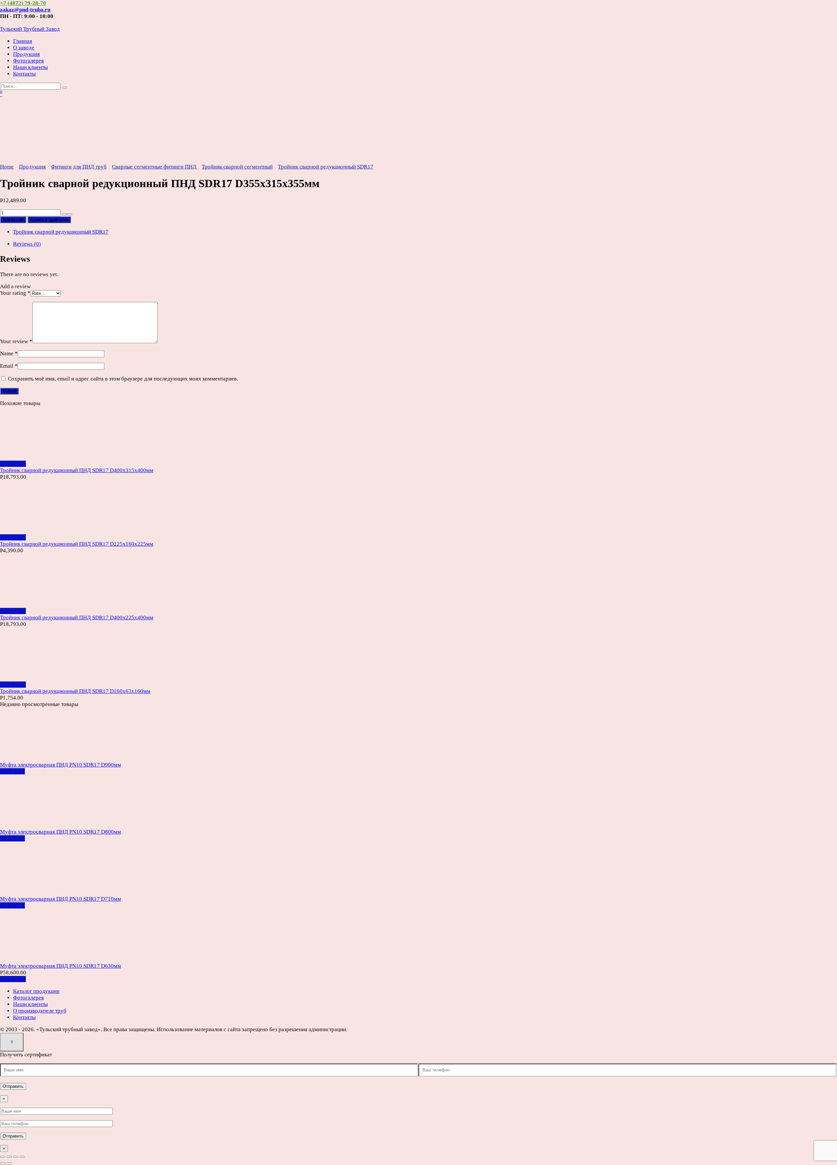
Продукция (26, 54)
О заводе (23, 47)
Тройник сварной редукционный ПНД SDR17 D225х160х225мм (76, 544)
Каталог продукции (36, 991)
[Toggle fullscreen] (15, 1157)
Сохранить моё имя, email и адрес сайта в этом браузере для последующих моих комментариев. (123, 379)
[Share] (9, 1157)
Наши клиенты (30, 67)
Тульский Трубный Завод (30, 29)
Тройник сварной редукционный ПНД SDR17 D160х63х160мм (75, 691)
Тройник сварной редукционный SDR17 (325, 167)
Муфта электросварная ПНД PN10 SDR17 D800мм (60, 832)
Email (9, 366)
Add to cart (13, 219)
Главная (22, 41)
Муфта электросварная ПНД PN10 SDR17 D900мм (60, 765)
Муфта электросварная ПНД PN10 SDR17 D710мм (60, 899)
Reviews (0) (27, 244)
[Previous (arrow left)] (2, 1163)
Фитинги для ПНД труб (79, 167)
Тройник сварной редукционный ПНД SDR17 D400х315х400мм (76, 470)
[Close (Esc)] (2, 1157)
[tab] (425, 244)
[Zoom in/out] (22, 1157)
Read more (12, 771)
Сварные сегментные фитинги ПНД (154, 167)
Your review (16, 341)
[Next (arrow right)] (9, 1163)
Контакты (24, 74)
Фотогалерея (28, 61)
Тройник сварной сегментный (237, 167)
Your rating (15, 293)
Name (9, 353)
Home (7, 167)
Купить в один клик (49, 219)
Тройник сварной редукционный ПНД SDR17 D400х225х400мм (76, 617)
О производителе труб (39, 1011)
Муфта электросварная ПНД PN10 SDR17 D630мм (60, 966)
